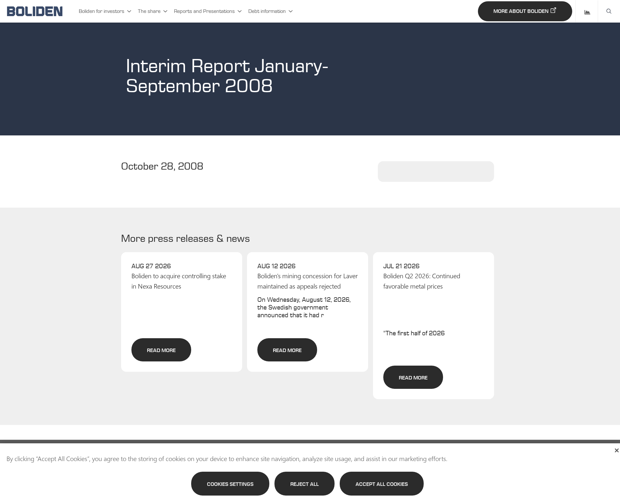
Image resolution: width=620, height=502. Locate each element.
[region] (310, 472)
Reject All (304, 484)
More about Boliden (521, 11)
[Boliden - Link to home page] (35, 11)
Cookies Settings (230, 484)
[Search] (609, 11)
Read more (161, 350)
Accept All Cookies (382, 484)
